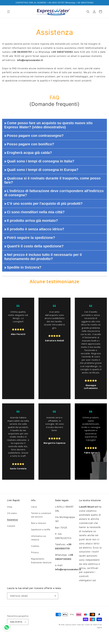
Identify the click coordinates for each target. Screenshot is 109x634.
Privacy (35, 552)
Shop (9, 507)
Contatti (11, 526)
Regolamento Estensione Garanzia (41, 561)
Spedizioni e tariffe (40, 529)
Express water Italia (73, 624)
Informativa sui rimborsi (38, 538)
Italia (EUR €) (16, 622)
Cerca (34, 507)
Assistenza (12, 519)
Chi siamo (12, 513)
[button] (8, 12)
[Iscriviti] (55, 596)
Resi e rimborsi (38, 523)
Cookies (35, 546)
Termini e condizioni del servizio (41, 515)
